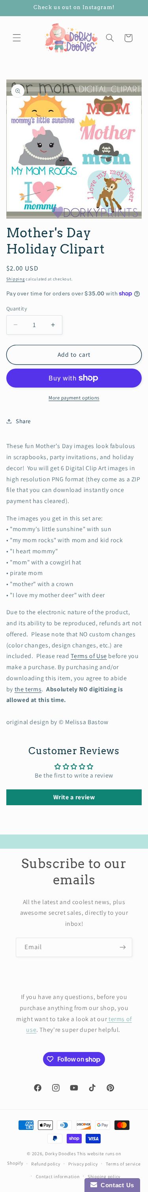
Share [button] (23, 421)
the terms (28, 689)
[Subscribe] (123, 947)
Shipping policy (104, 1176)
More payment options (74, 397)
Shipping (15, 279)
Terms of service (123, 1164)
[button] (16, 38)
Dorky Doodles (60, 1153)
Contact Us (115, 1185)
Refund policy (45, 1164)
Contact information (58, 1176)
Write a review (74, 797)
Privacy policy (82, 1164)
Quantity (16, 308)
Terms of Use (89, 656)
